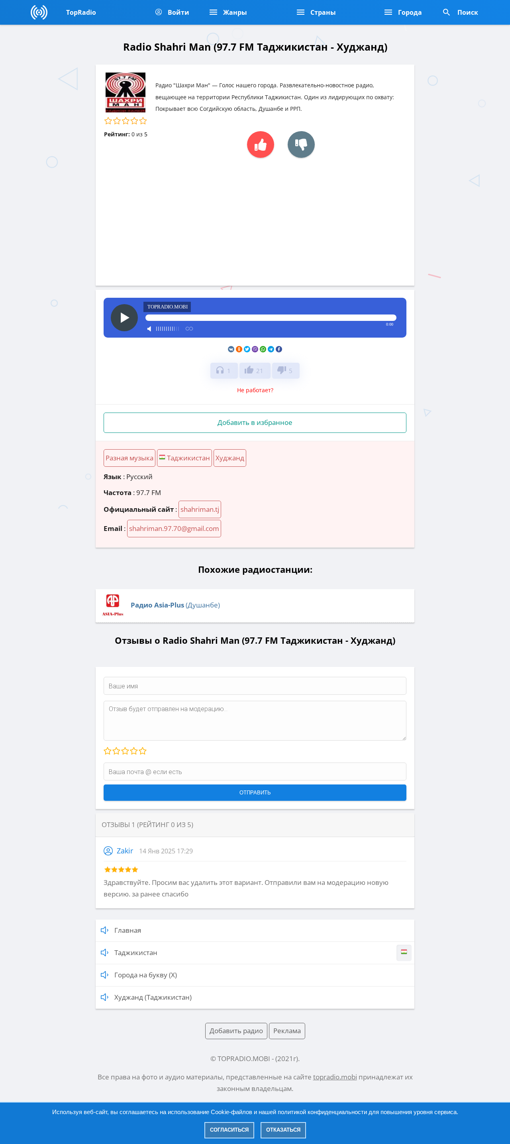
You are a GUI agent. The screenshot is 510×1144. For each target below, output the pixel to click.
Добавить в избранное (255, 422)
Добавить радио (236, 1030)
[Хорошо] (133, 751)
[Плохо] (116, 751)
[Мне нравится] (260, 144)
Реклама (287, 1030)
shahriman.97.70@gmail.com (174, 528)
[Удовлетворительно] (124, 751)
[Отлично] (142, 751)
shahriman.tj (199, 509)
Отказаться (283, 1130)
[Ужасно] (108, 751)
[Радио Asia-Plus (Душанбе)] (113, 614)
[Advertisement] (255, 217)
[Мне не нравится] (301, 144)
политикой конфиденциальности (322, 1112)
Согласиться (229, 1130)
